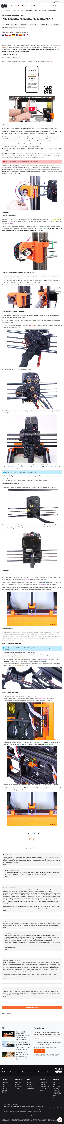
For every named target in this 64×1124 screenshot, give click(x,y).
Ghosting (4, 47)
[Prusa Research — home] (4, 6)
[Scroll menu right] (62, 5)
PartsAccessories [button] (35, 6)
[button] (3, 35)
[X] (57, 1107)
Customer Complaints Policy (24, 1109)
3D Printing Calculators (30, 1087)
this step (32, 165)
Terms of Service (50, 1055)
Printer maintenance (18, 10)
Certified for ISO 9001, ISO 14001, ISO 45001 (57, 1094)
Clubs (4, 1086)
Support (8, 10)
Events (17, 1088)
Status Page (37, 1109)
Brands (4, 1092)
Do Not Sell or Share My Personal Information (14, 1111)
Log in (26, 848)
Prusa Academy (31, 1084)
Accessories (32, 1072)
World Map (18, 1082)
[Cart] (61, 1)
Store (3, 1084)
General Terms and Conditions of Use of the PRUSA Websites (18, 1106)
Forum (17, 1084)
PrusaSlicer (43, 1082)
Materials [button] (24, 6)
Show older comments (32, 1007)
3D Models (5, 1082)
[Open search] (46, 1)
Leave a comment (7, 1013)
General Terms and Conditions (10, 1104)
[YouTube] (60, 1107)
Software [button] (56, 6)
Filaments (25, 1072)
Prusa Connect (44, 1086)
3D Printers (5, 1072)
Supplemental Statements (34, 1111)
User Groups (18, 1086)
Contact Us (56, 1090)
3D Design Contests (5, 1089)
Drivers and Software (43, 1089)
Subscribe (39, 1051)
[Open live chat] (59, 1119)
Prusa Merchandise (43, 1072)
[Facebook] (50, 1107)
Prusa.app (43, 1084)
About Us (55, 1082)
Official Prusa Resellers (56, 1087)
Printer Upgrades (15, 1072)
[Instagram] (54, 1107)
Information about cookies (8, 1109)
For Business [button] (47, 6)
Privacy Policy (41, 1055)
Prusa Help (30, 1082)
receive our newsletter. (51, 1047)
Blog (54, 1084)
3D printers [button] (15, 6)
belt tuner (49, 61)
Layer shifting (56, 45)
